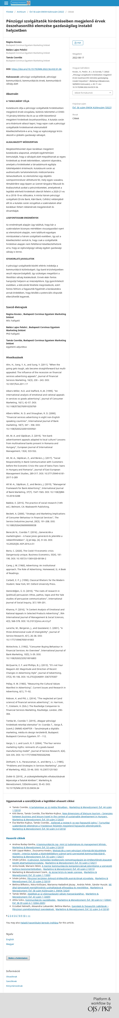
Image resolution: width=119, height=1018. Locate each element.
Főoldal (9, 11)
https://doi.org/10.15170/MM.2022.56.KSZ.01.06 (37, 69)
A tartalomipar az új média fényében (48, 807)
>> (29, 915)
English (10, 939)
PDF (79, 42)
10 (24, 915)
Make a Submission (18, 958)
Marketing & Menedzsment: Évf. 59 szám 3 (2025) (38, 819)
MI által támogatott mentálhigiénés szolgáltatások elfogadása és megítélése (62, 886)
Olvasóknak (11, 976)
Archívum (21, 11)
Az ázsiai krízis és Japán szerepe (66, 872)
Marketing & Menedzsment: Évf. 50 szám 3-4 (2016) (39, 828)
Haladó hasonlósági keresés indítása (39, 922)
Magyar (10, 944)
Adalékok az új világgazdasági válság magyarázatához (56, 893)
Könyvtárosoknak (14, 985)
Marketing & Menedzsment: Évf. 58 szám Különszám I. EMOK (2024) (57, 889)
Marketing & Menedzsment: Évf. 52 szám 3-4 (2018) (82, 909)
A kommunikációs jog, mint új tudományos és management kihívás (71, 844)
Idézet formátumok (84, 92)
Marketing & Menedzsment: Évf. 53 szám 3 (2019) (38, 847)
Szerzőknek (11, 981)
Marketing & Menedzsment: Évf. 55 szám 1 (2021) (38, 856)
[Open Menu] (6, 3)
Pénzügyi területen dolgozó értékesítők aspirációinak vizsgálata (60, 878)
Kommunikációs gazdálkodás (40, 899)
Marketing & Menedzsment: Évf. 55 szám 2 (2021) (71, 862)
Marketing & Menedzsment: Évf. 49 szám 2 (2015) (69, 869)
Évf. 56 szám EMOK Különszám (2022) (47, 11)
